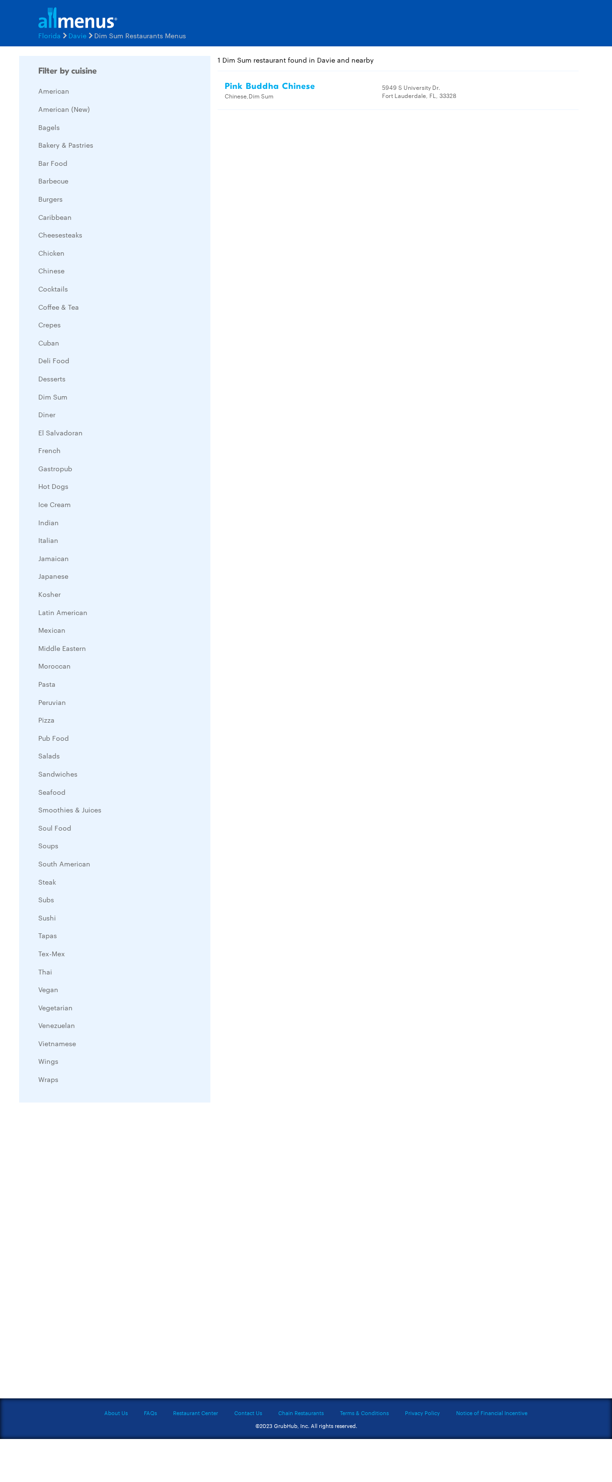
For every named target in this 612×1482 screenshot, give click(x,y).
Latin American (62, 612)
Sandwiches (57, 774)
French (49, 450)
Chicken (51, 253)
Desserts (52, 378)
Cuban (48, 342)
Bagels (49, 127)
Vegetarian (55, 1007)
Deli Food (53, 360)
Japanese (53, 576)
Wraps (48, 1079)
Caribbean (55, 217)
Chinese (51, 270)
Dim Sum (52, 396)
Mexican (52, 630)
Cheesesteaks (60, 234)
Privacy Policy (422, 1413)
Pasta (46, 684)
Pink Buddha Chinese (270, 86)
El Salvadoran (60, 432)
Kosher (49, 594)
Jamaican (53, 558)
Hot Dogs (53, 486)
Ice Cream (54, 504)
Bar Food (52, 163)
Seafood (52, 792)
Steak (47, 882)
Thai (45, 971)
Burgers (50, 199)
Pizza (46, 720)
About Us (116, 1413)
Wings (48, 1061)
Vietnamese (57, 1043)
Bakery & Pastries (65, 145)
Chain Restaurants (301, 1413)
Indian (48, 522)
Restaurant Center (195, 1413)
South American (64, 863)
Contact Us (248, 1413)
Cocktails (53, 288)
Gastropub (55, 468)
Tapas (47, 935)
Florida (49, 35)
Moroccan (54, 666)
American (53, 91)
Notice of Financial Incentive (491, 1413)
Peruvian (52, 702)
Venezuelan (56, 1025)
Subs (46, 899)
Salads (49, 755)
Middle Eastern (62, 648)
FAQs (150, 1413)
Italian (48, 540)
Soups (48, 845)
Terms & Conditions (364, 1413)
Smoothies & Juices (69, 809)
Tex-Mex (51, 953)
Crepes (49, 324)
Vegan (48, 989)
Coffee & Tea (58, 307)
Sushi (47, 917)
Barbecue (53, 180)
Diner (46, 414)
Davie (77, 35)
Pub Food (53, 738)
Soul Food (54, 828)
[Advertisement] (91, 1253)
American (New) (64, 109)
